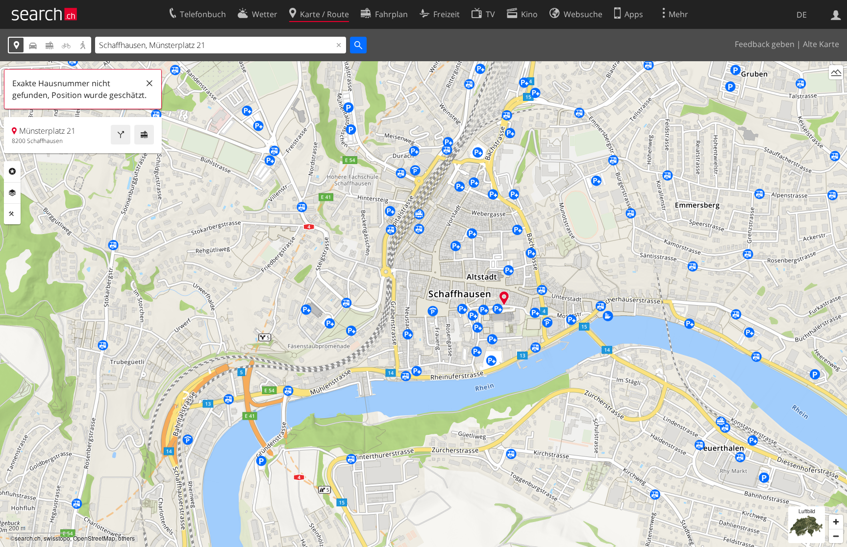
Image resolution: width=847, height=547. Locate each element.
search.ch (28, 538)
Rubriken (12, 171)
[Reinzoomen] (836, 522)
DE (802, 14)
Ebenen (12, 193)
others (126, 538)
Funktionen (12, 214)
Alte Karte (821, 44)
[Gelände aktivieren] (836, 72)
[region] (423, 304)
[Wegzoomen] (836, 536)
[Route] (120, 134)
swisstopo (57, 538)
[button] (504, 298)
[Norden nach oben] (836, 90)
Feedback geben (765, 44)
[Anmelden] (836, 14)
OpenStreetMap (94, 538)
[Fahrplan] (144, 134)
